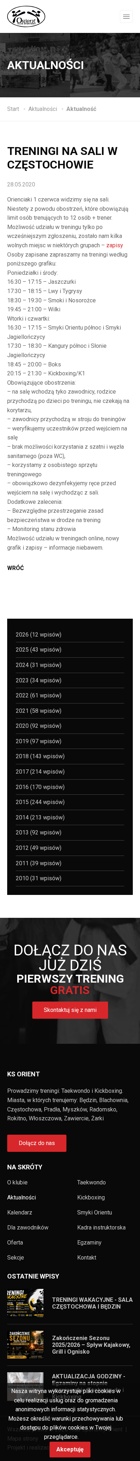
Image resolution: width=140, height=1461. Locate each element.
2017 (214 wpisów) (40, 771)
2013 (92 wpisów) (38, 832)
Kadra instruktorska (101, 1227)
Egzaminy (89, 1243)
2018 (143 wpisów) (40, 756)
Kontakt (86, 1258)
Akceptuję (70, 1449)
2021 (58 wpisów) (38, 710)
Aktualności (21, 1197)
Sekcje (15, 1258)
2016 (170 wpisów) (40, 787)
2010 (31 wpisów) (38, 878)
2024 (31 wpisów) (38, 665)
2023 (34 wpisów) (38, 680)
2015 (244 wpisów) (40, 802)
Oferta (15, 1243)
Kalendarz (19, 1212)
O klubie (17, 1182)
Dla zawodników (27, 1227)
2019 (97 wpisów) (38, 741)
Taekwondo (91, 1182)
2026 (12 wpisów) (38, 634)
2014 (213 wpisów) (40, 817)
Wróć (15, 568)
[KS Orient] (26, 16)
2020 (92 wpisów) (38, 725)
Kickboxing (91, 1197)
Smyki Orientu (94, 1212)
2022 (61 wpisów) (38, 695)
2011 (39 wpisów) (38, 863)
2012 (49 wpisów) (38, 847)
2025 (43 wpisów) (38, 649)
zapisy (114, 245)
